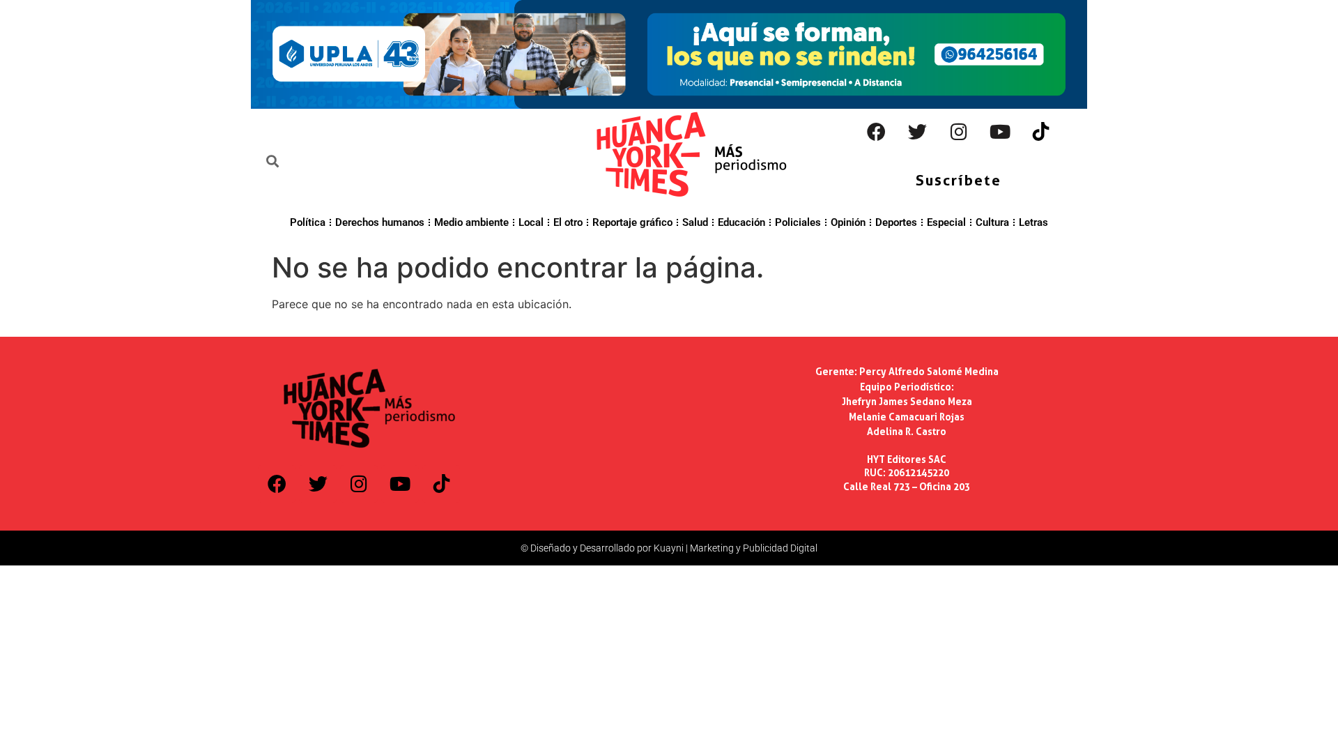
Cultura (992, 222)
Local (531, 222)
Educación (741, 222)
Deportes (896, 222)
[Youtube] (1000, 132)
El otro (568, 222)
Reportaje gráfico (632, 222)
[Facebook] (876, 132)
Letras (1033, 222)
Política (307, 222)
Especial (946, 222)
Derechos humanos (379, 222)
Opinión (848, 222)
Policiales (798, 222)
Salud (695, 222)
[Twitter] (918, 132)
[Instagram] (959, 132)
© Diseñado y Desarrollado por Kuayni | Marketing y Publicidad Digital (669, 548)
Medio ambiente (471, 222)
